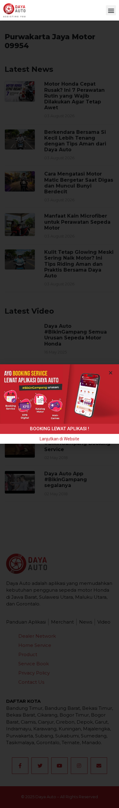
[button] (111, 10)
